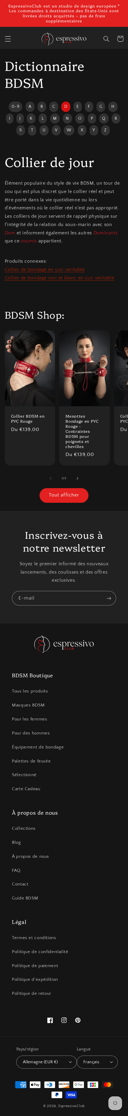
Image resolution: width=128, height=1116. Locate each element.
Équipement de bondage (38, 747)
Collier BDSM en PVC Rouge (28, 418)
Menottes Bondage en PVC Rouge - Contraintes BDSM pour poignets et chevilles (82, 431)
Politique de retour (31, 993)
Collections (24, 828)
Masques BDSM (28, 705)
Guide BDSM (25, 898)
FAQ (16, 870)
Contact (20, 884)
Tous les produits (30, 691)
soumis (29, 241)
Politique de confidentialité (40, 952)
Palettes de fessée (31, 761)
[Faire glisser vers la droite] (77, 478)
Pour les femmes (29, 719)
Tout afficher (64, 495)
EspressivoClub (71, 1106)
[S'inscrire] (109, 598)
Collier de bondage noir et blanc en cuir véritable (60, 278)
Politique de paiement (35, 966)
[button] (8, 39)
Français (91, 1062)
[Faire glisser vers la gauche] (50, 478)
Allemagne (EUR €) (40, 1062)
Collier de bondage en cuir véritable (45, 269)
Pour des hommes (31, 733)
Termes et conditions (34, 938)
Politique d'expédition (35, 979)
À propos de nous (30, 856)
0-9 (15, 106)
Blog (16, 842)
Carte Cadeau (26, 789)
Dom (10, 233)
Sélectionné (24, 775)
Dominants (105, 233)
